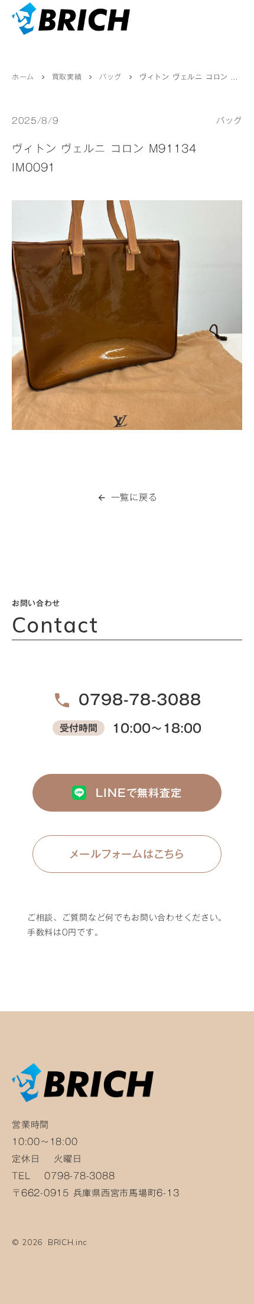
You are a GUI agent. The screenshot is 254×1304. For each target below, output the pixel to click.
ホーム (23, 77)
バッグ (110, 77)
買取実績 (67, 77)
